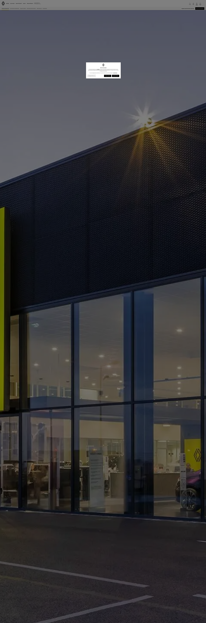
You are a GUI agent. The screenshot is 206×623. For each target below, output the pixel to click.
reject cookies (107, 75)
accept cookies (115, 75)
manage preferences (91, 75)
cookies (98, 69)
